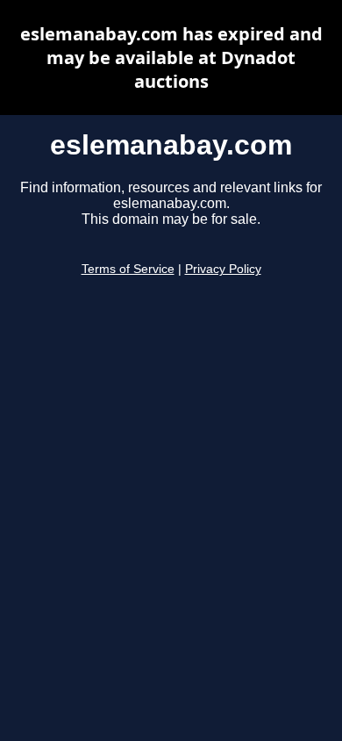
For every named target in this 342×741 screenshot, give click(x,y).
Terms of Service (128, 269)
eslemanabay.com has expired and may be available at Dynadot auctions (171, 57)
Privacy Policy (223, 269)
